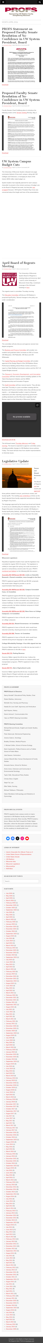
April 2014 (9, 1206)
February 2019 (11, 1078)
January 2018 (10, 1101)
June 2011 (9, 1286)
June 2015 (9, 1173)
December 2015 (11, 1158)
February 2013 (11, 1239)
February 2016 (11, 1154)
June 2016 (9, 1144)
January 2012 (10, 1270)
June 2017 (9, 1118)
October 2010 (10, 1305)
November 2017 (11, 1106)
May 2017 (9, 1120)
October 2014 (10, 1191)
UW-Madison (10, 859)
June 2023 (9, 962)
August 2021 (10, 1007)
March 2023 (10, 969)
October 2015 (10, 1163)
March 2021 (10, 1019)
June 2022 (9, 985)
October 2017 (10, 1109)
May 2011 (9, 1288)
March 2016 (10, 1151)
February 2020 (11, 1049)
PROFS (21, 1339)
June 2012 (9, 1258)
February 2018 (11, 1099)
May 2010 (9, 1317)
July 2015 (9, 1170)
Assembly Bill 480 (8, 589)
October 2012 (10, 1248)
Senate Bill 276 (7, 653)
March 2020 (10, 1047)
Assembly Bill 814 (8, 623)
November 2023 (11, 952)
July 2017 (9, 1116)
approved (37, 491)
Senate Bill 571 (7, 668)
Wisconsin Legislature (13, 864)
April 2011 (9, 1291)
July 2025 (9, 912)
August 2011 (10, 1281)
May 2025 (9, 914)
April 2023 (9, 966)
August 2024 (10, 936)
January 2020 (10, 1052)
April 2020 (9, 1045)
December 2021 (11, 997)
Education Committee (11, 295)
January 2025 (10, 924)
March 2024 (10, 945)
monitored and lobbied (9, 571)
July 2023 (9, 959)
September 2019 (11, 1061)
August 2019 (10, 1064)
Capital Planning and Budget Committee (17, 361)
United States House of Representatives (18, 854)
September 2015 (11, 1165)
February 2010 (11, 1324)
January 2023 (10, 974)
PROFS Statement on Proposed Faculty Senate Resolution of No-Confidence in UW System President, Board (21, 35)
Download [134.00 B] (8, 439)
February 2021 (11, 1021)
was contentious (25, 496)
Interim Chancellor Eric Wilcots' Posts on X (19, 852)
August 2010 (10, 1310)
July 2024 (9, 938)
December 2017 (11, 1104)
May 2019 (9, 1071)
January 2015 (10, 1184)
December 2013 (11, 1215)
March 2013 (10, 1236)
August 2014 (10, 1196)
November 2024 (11, 929)
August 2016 (10, 1142)
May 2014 (9, 1203)
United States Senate (13, 857)
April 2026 (9, 898)
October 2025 (10, 907)
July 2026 (9, 893)
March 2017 (10, 1125)
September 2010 (11, 1307)
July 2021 (9, 1009)
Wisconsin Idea (11, 861)
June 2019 (9, 1068)
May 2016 (9, 1146)
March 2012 (10, 1265)
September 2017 (11, 1111)
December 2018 (11, 1083)
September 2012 (11, 1251)
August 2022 (10, 983)
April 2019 (9, 1073)
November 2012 (11, 1246)
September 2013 (11, 1222)
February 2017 (11, 1128)
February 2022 (11, 995)
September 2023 (11, 957)
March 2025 (10, 919)
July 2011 (9, 1284)
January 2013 (10, 1241)
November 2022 (11, 978)
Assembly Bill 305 (8, 575)
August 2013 (10, 1225)
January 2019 (10, 1080)
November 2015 (11, 1161)
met (35, 486)
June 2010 (9, 1315)
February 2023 (11, 971)
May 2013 (9, 1232)
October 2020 (10, 1030)
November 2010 (11, 1303)
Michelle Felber (8, 45)
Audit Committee (10, 385)
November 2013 (11, 1218)
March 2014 (10, 1208)
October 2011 (10, 1277)
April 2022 (9, 990)
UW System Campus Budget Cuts (16, 163)
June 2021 (9, 1011)
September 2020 (11, 1033)
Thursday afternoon (22, 443)
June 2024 (9, 940)
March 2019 (10, 1075)
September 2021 (11, 1004)
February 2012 (11, 1267)
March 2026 (10, 900)
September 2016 (11, 1139)
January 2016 (10, 1156)
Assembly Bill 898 (8, 633)
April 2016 (9, 1149)
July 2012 (9, 1255)
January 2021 (10, 1023)
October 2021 (10, 1002)
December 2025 (11, 905)
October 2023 (10, 955)
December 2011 (11, 1272)
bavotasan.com (30, 1341)
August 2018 (10, 1090)
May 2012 (9, 1260)
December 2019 (11, 1054)
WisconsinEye (10, 866)
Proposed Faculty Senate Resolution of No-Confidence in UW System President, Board (21, 98)
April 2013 (9, 1234)
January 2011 (10, 1298)
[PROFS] (21, 11)
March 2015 (10, 1180)
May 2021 (9, 1014)
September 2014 (11, 1194)
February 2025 (11, 921)
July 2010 (9, 1312)
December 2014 (11, 1187)
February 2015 (11, 1182)
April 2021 (9, 1016)
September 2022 (11, 981)
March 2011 (10, 1293)
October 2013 (10, 1220)
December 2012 (11, 1243)
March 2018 (10, 1097)
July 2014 (9, 1199)
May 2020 (9, 1042)
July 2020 (9, 1038)
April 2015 (9, 1177)
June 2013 (9, 1229)
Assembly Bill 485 (8, 611)
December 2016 (11, 1132)
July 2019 (9, 1066)
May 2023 (9, 964)
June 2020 (9, 1040)
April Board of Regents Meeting (18, 264)
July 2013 (9, 1227)
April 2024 (9, 943)
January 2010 (10, 1326)
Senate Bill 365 (19, 611)
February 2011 (10, 1296)
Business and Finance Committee (15, 350)
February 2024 (11, 948)
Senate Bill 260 (19, 575)
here (27, 287)
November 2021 (11, 1000)
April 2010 (9, 1319)
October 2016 (10, 1137)
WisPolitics (9, 868)
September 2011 (11, 1279)
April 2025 (9, 917)
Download (5, 84)
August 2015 (10, 1168)
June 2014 (9, 1201)
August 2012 (10, 1253)
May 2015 (9, 1175)
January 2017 (10, 1130)
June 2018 (9, 1092)
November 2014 (11, 1189)
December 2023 (11, 950)
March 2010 (10, 1322)
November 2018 (11, 1085)
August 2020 (10, 1035)
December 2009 (11, 1329)
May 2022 (9, 988)
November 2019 (11, 1056)
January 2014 (10, 1213)
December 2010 (11, 1300)
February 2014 (11, 1210)
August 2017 (10, 1113)
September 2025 (11, 910)
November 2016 (11, 1135)
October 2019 (10, 1059)
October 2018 (10, 1087)
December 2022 (11, 976)
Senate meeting (22, 112)
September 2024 (11, 933)
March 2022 (10, 993)
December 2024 (11, 926)
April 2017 (9, 1123)
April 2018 (9, 1094)
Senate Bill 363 (19, 589)
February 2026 (11, 903)
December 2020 (11, 1026)
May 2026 (9, 896)
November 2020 (11, 1028)
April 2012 (9, 1262)
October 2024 (10, 931)
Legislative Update (15, 461)
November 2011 (11, 1274)
